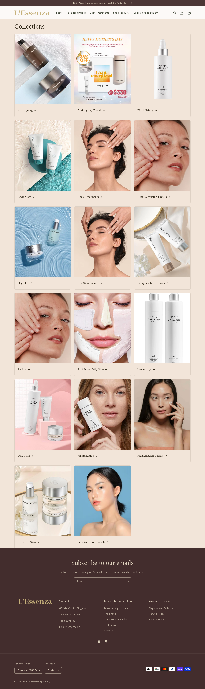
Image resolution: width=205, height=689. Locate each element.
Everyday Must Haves (151, 283)
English (51, 670)
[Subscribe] (127, 581)
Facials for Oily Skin (91, 369)
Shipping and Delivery (161, 608)
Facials (22, 369)
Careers (108, 630)
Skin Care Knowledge (116, 619)
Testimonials (111, 624)
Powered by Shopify (40, 681)
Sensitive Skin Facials (91, 542)
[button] (174, 13)
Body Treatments (88, 196)
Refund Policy (156, 613)
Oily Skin (24, 455)
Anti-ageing (25, 110)
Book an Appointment (116, 608)
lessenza (26, 681)
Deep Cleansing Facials (152, 196)
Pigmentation (86, 455)
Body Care (24, 196)
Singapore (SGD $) (27, 670)
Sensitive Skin (27, 542)
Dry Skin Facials (88, 283)
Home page (144, 369)
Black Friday (145, 110)
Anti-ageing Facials (90, 110)
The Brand (110, 613)
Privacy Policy (156, 619)
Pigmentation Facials (150, 455)
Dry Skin (23, 283)
